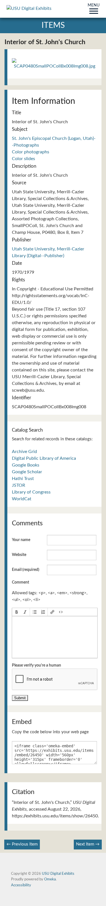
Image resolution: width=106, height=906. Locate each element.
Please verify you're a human (36, 665)
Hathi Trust (23, 478)
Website (19, 555)
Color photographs (30, 152)
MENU (93, 5)
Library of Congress (31, 492)
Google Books (25, 465)
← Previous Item (22, 844)
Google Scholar (27, 472)
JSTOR (18, 485)
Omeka (50, 879)
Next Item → (87, 844)
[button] (17, 612)
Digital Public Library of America (44, 458)
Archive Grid (24, 451)
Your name (21, 540)
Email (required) (25, 570)
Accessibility (21, 885)
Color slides (23, 158)
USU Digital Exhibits (58, 873)
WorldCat (21, 499)
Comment (20, 582)
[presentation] (16, 612)
